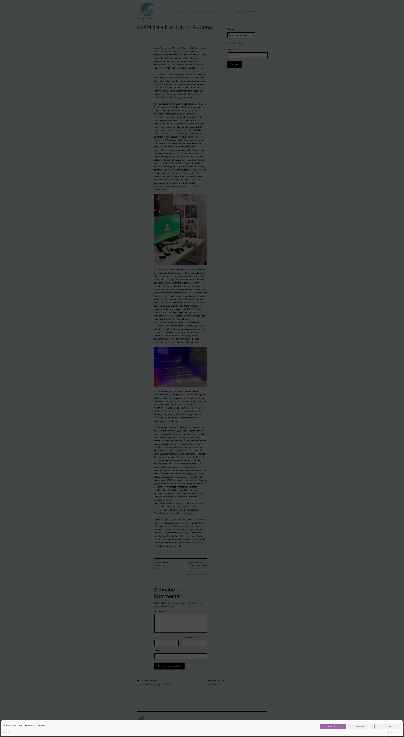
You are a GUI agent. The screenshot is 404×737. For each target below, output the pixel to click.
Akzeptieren (333, 726)
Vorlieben (387, 726)
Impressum (19, 733)
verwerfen (360, 726)
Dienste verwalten (393, 733)
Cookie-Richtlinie (8, 733)
